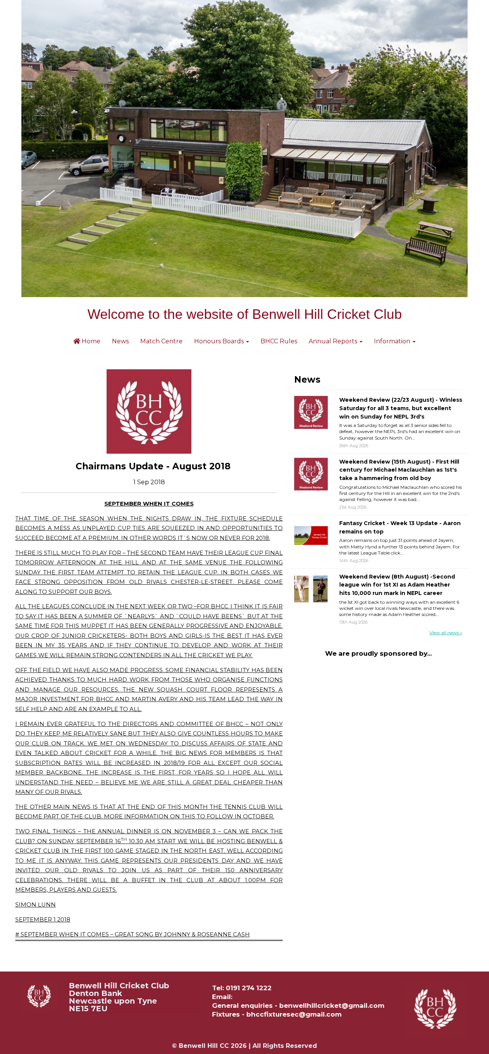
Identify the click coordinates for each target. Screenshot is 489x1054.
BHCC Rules (279, 341)
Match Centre (161, 341)
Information (393, 341)
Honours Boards (219, 341)
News (120, 341)
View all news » (445, 632)
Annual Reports (334, 341)
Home (90, 341)
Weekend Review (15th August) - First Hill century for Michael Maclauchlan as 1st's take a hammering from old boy (399, 470)
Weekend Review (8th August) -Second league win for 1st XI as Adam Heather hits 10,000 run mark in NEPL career (397, 585)
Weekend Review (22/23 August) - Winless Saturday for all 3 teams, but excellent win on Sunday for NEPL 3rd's (400, 408)
